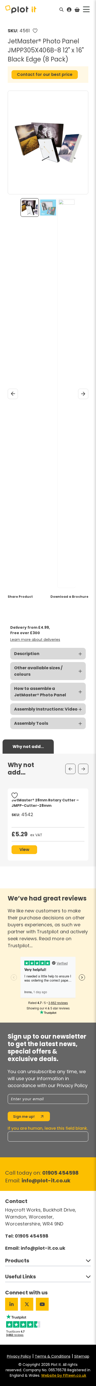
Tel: (26, 1236)
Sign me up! (24, 1116)
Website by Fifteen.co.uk (63, 1375)
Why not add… (28, 747)
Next (83, 394)
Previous (13, 394)
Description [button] (26, 654)
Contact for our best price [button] (44, 74)
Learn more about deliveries (35, 639)
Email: (37, 1180)
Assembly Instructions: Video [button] (46, 709)
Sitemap (81, 1356)
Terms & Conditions (52, 1356)
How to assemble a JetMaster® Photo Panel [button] (40, 692)
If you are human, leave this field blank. (48, 1128)
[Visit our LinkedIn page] (11, 1304)
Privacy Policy (19, 1356)
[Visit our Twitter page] (26, 1304)
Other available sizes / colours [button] (38, 671)
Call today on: (42, 1172)
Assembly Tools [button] (31, 723)
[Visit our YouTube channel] (42, 1304)
